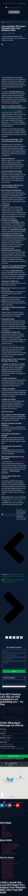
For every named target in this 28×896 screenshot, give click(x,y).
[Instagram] (6, 805)
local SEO (10, 122)
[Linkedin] (2, 805)
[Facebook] (10, 805)
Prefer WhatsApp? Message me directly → (13, 724)
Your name (3, 733)
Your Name (3, 729)
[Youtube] (17, 805)
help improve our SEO (19, 461)
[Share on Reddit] (17, 637)
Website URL (3, 742)
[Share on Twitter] (14, 637)
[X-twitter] (14, 805)
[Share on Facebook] (10, 637)
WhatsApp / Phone (5, 737)
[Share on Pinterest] (21, 637)
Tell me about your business (7, 746)
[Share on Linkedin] (6, 637)
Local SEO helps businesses (9, 111)
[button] (14, 16)
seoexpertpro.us (13, 500)
